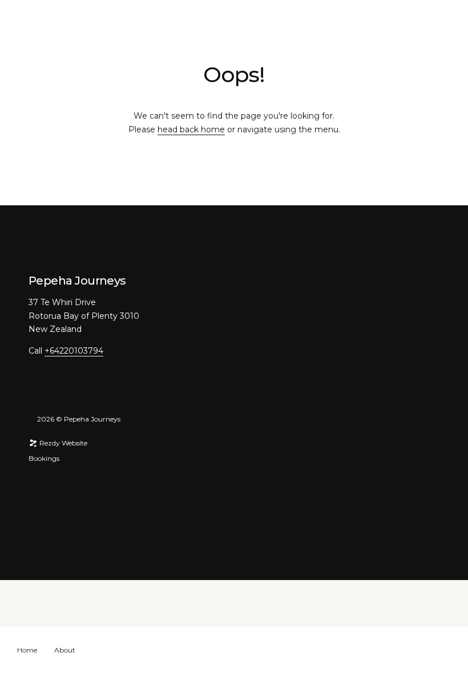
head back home (191, 129)
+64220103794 (74, 351)
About (64, 650)
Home (27, 650)
